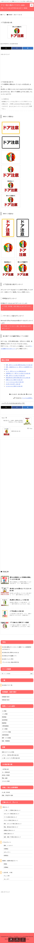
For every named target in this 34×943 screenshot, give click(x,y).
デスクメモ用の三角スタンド (11, 820)
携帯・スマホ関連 (6, 738)
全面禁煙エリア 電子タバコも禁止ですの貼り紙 (18, 373)
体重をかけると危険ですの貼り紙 (14, 379)
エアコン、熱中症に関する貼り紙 (10, 755)
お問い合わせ (29, 1)
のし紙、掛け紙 (6, 792)
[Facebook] (17, 48)
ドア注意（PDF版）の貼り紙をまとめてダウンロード (16, 308)
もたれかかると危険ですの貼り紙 (14, 386)
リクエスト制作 (6, 781)
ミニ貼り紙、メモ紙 (7, 872)
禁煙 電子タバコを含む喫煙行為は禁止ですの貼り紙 (19, 365)
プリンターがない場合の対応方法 (10, 662)
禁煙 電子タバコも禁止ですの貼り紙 (15, 375)
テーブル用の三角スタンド (10, 817)
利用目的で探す (6, 700)
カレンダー (6, 879)
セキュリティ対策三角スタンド (11, 813)
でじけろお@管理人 (27, 398)
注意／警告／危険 (21, 394)
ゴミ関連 (4, 711)
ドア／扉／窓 (19, 14)
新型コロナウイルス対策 (8, 752)
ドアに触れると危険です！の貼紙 (19, 622)
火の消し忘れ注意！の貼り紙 (13, 384)
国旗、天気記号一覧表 (7, 795)
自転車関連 (4, 720)
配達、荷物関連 (6, 741)
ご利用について (14, 1)
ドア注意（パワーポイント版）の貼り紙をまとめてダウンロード (16, 327)
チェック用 (6, 875)
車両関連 (4, 717)
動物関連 (4, 723)
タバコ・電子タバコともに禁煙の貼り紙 (16, 371)
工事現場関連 (5, 726)
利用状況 (6, 855)
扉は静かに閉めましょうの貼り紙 (19, 600)
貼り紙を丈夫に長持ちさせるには (10, 652)
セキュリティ (7, 852)
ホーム (3, 14)
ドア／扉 (30, 394)
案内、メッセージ (8, 845)
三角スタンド (5, 807)
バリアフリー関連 (6, 732)
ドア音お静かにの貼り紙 (17, 611)
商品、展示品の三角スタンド (11, 827)
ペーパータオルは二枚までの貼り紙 (14, 382)
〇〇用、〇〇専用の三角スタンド (12, 810)
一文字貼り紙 (5, 769)
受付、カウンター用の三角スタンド (13, 823)
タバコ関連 (4, 729)
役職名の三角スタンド (9, 830)
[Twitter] (6, 48)
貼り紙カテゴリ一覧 (7, 685)
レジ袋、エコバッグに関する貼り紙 (11, 758)
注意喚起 (6, 848)
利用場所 (10, 14)
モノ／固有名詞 (6, 772)
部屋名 (5, 864)
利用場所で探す (6, 696)
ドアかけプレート (6, 842)
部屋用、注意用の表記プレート (10, 860)
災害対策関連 (5, 735)
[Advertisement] (14, 67)
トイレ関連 (4, 714)
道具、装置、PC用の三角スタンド (12, 837)
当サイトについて (5, 1)
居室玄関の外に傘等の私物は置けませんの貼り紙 (18, 377)
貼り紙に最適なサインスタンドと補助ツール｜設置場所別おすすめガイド (16, 648)
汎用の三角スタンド (9, 833)
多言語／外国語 (6, 775)
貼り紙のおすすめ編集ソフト (9, 655)
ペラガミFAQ (22, 1)
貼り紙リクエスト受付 (7, 659)
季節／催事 (4, 778)
